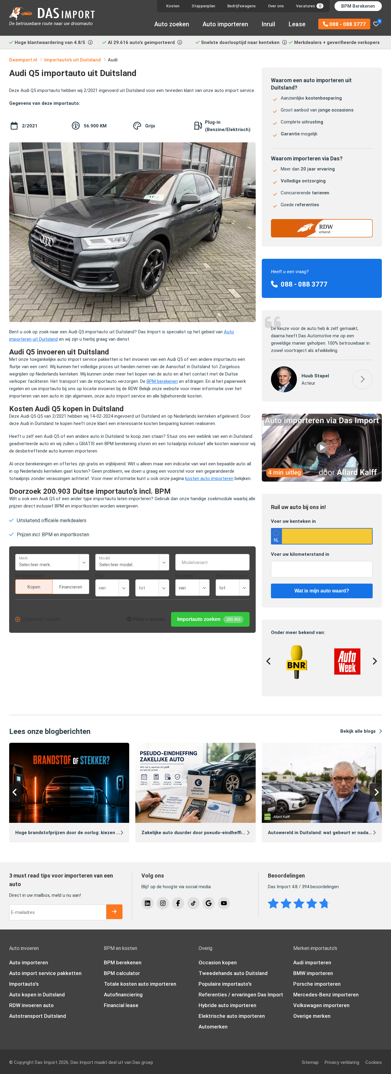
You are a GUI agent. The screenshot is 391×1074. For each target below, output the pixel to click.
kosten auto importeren (209, 478)
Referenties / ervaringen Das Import (241, 995)
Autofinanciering (123, 995)
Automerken (213, 1027)
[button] (362, 379)
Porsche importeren (317, 984)
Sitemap (310, 1062)
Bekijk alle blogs (358, 731)
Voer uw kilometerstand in (300, 554)
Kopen (33, 587)
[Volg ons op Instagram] (163, 903)
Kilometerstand (231, 575)
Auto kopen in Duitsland (37, 995)
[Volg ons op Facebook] (178, 903)
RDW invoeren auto (31, 1005)
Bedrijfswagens (241, 6)
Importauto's (24, 984)
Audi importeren (312, 962)
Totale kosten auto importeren (140, 984)
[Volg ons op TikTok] (193, 903)
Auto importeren (225, 24)
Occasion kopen (218, 962)
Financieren (70, 587)
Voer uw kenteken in (293, 521)
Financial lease (121, 1005)
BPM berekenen (162, 381)
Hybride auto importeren (227, 1005)
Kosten (172, 6)
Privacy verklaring (342, 1062)
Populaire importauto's (225, 984)
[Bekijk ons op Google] (209, 903)
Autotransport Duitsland (37, 1016)
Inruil (268, 24)
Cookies (373, 1062)
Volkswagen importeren (321, 1005)
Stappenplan (203, 6)
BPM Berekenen (358, 6)
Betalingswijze (29, 575)
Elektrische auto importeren (232, 1016)
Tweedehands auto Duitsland (233, 973)
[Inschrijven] (114, 911)
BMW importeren (313, 973)
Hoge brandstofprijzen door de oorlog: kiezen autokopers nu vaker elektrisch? (101, 832)
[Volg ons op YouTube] (224, 903)
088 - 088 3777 (347, 24)
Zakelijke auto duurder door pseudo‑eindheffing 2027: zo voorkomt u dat (221, 832)
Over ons (276, 6)
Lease (297, 24)
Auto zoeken (171, 24)
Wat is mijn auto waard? (321, 590)
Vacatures (308, 6)
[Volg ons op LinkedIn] (147, 903)
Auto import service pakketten (45, 973)
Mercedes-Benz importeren (326, 995)
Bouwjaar (184, 575)
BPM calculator (122, 973)
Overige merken (312, 1016)
